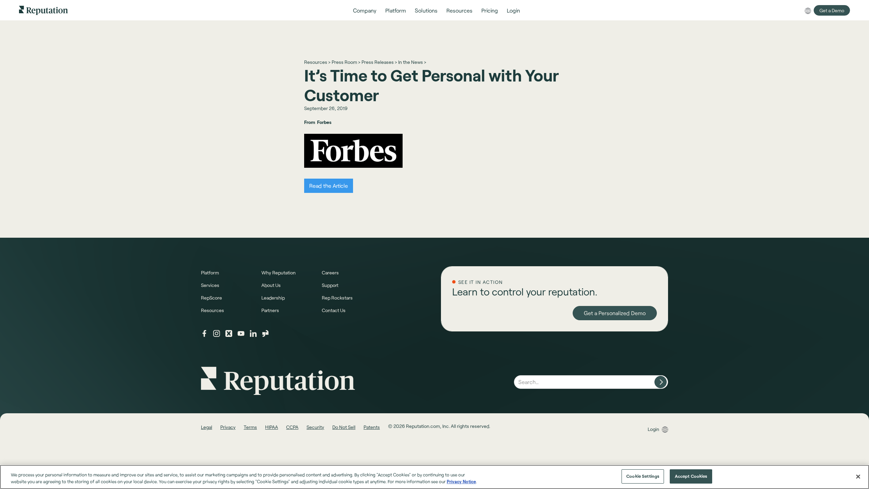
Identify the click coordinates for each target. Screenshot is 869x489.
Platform (210, 272)
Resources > (317, 62)
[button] (364, 10)
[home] (43, 10)
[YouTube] (241, 333)
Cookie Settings (642, 476)
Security (315, 427)
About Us (271, 285)
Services (210, 285)
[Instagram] (216, 333)
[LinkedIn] (253, 333)
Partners (270, 310)
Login (653, 429)
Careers (330, 272)
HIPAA (271, 427)
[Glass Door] (265, 333)
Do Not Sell (343, 427)
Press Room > (346, 62)
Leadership (273, 298)
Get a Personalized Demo (615, 313)
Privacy (228, 427)
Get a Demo (831, 10)
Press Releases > (379, 62)
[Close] (858, 476)
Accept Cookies (691, 476)
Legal (206, 427)
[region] (434, 477)
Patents (372, 427)
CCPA (292, 427)
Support (330, 285)
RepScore (211, 298)
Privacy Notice (461, 481)
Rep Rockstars (337, 298)
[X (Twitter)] (228, 333)
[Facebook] (204, 333)
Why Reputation (278, 272)
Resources (212, 310)
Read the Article (328, 185)
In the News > (412, 62)
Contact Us (334, 310)
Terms (250, 427)
